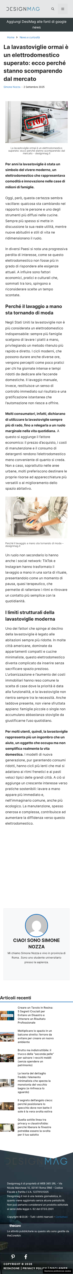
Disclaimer (59, 1268)
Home (11, 37)
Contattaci (61, 1216)
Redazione (12, 1268)
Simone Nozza (12, 86)
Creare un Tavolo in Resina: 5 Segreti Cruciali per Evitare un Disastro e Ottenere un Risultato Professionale (35, 1015)
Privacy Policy (35, 1268)
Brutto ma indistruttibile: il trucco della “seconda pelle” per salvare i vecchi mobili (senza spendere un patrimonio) (36, 1057)
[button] (53, 9)
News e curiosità (30, 37)
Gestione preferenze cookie (57, 1271)
